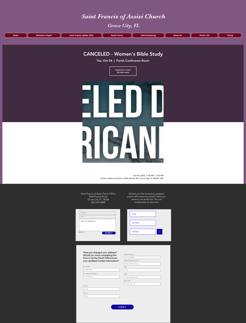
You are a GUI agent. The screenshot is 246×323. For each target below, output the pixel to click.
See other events (123, 72)
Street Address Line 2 (131, 260)
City (125, 267)
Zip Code (127, 280)
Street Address (129, 254)
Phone (85, 293)
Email (85, 286)
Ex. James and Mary (90, 273)
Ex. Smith (86, 266)
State (126, 274)
